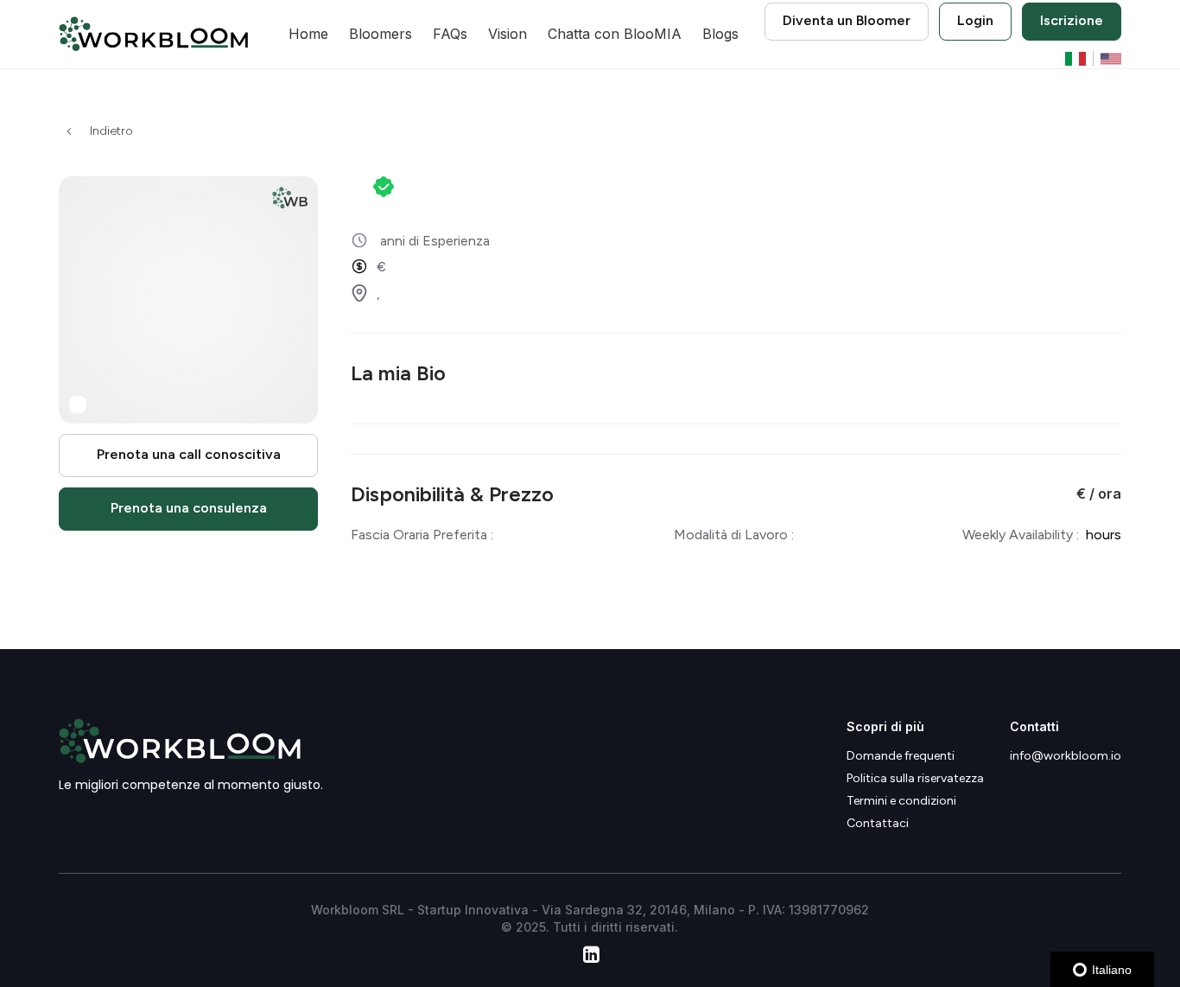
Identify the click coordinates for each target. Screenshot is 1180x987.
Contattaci (878, 824)
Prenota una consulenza (189, 508)
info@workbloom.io (1065, 756)
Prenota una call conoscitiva (189, 455)
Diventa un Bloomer (846, 20)
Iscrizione (1071, 20)
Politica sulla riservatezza (915, 779)
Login (975, 20)
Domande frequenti (901, 756)
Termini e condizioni (901, 801)
